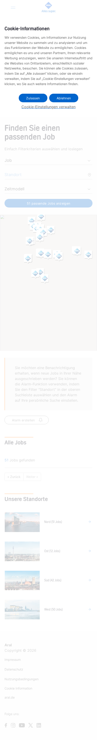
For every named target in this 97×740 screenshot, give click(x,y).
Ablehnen (64, 98)
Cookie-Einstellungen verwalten (48, 107)
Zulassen (33, 98)
